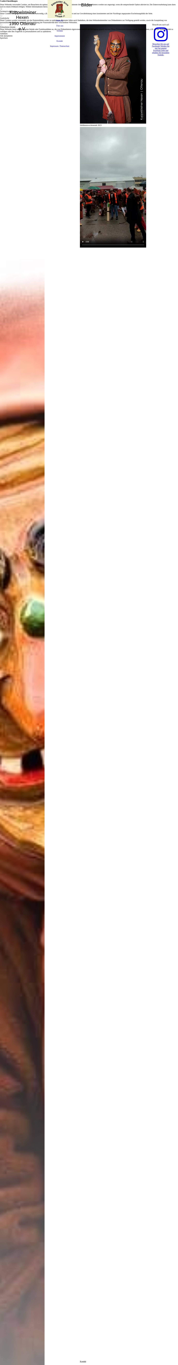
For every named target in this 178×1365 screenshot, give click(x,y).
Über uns (59, 26)
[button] (89, 34)
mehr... (82, 1236)
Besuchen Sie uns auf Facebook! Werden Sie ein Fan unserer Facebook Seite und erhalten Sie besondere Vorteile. (160, 49)
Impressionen (60, 36)
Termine (60, 31)
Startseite (59, 21)
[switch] (1, 9)
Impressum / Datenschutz (59, 46)
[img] (22, 682)
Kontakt (60, 41)
